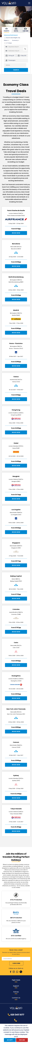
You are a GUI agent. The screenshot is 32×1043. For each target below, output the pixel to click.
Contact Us (16, 998)
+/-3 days (9, 43)
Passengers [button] (11, 60)
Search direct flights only (13, 38)
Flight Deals (16, 980)
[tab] (6, 30)
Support (16, 986)
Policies (16, 992)
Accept (10, 1040)
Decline (22, 1040)
